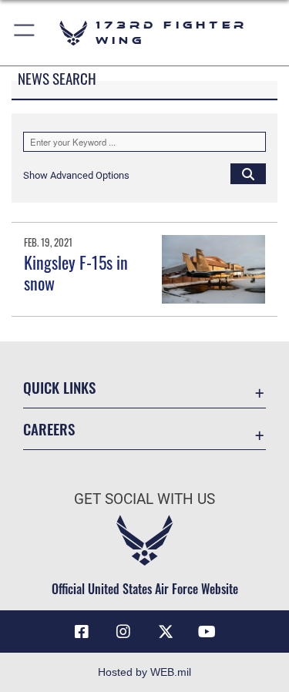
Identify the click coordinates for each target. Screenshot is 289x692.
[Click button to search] (248, 173)
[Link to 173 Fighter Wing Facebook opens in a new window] (81, 631)
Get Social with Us (144, 499)
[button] (25, 33)
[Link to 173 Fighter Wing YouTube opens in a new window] (207, 631)
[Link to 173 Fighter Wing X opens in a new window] (165, 631)
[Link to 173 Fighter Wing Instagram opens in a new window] (123, 631)
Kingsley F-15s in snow (76, 272)
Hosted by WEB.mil (144, 672)
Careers (49, 429)
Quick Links (59, 387)
